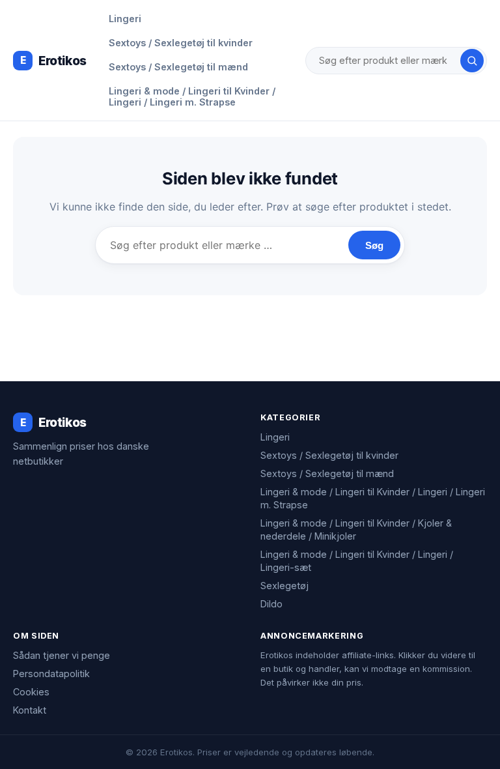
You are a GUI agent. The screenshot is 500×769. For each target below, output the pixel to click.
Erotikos (53, 60)
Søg (374, 245)
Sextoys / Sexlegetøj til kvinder (181, 42)
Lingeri (125, 18)
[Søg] (472, 60)
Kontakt (29, 710)
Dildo (271, 603)
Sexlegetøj (284, 585)
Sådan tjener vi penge (61, 655)
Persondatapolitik (51, 673)
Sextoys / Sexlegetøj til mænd (178, 66)
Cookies (31, 691)
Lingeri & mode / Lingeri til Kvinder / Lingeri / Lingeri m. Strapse (192, 96)
